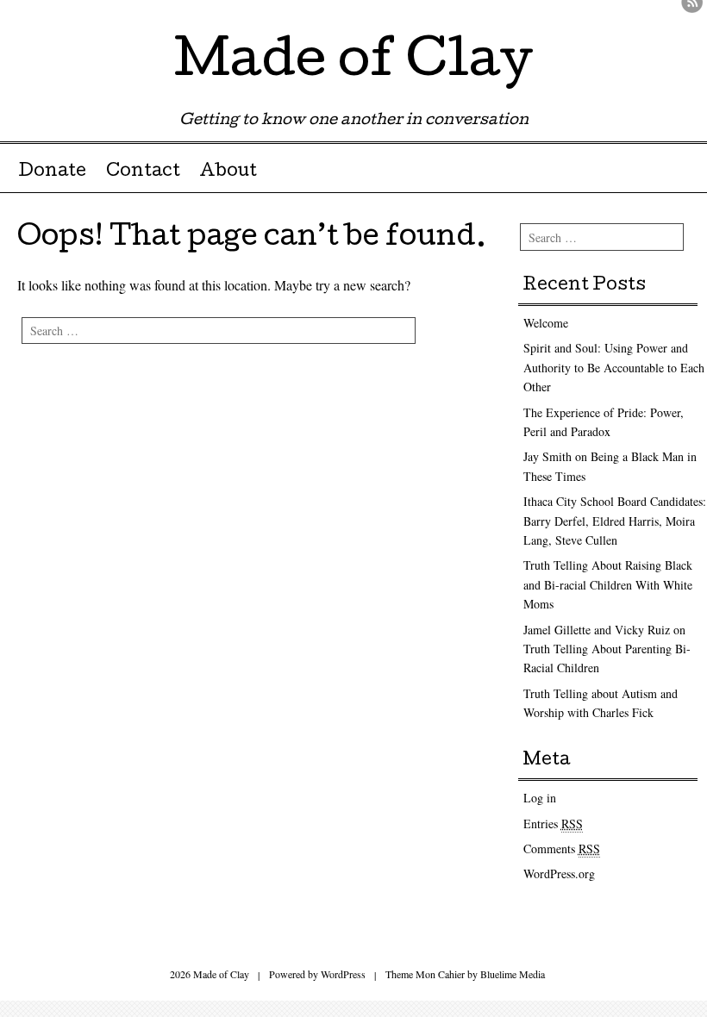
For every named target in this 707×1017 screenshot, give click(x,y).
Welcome (545, 323)
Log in (539, 797)
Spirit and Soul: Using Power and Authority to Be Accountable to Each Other (613, 367)
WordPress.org (559, 873)
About (228, 172)
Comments (561, 848)
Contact (143, 172)
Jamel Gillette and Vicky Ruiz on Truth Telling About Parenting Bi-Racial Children (607, 649)
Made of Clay (353, 64)
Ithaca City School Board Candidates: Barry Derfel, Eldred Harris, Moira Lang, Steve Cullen (614, 520)
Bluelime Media (512, 974)
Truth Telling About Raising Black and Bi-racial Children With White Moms (607, 584)
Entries (553, 823)
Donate (52, 172)
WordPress (343, 974)
